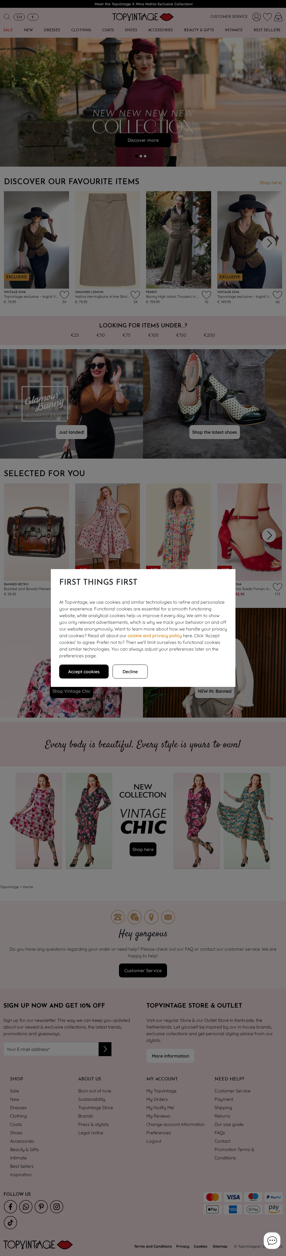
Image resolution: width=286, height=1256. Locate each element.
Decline (130, 671)
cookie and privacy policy (155, 635)
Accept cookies (84, 671)
